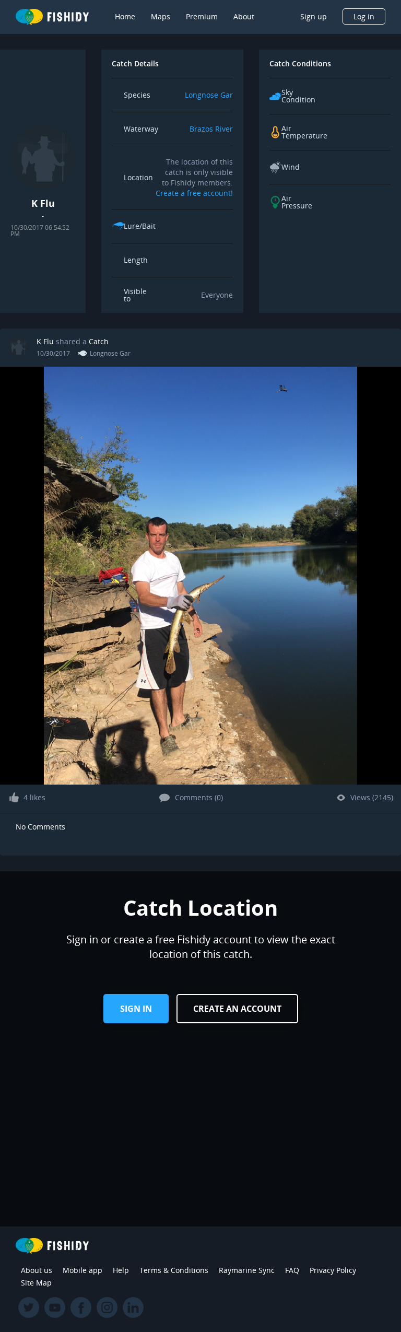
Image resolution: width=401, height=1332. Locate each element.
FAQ (292, 1270)
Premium (202, 16)
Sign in (136, 1008)
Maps (160, 16)
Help (121, 1270)
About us (36, 1270)
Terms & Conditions (173, 1270)
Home (125, 16)
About (243, 16)
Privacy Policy (333, 1270)
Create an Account (237, 1008)
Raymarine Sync (247, 1270)
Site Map (36, 1283)
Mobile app (82, 1270)
